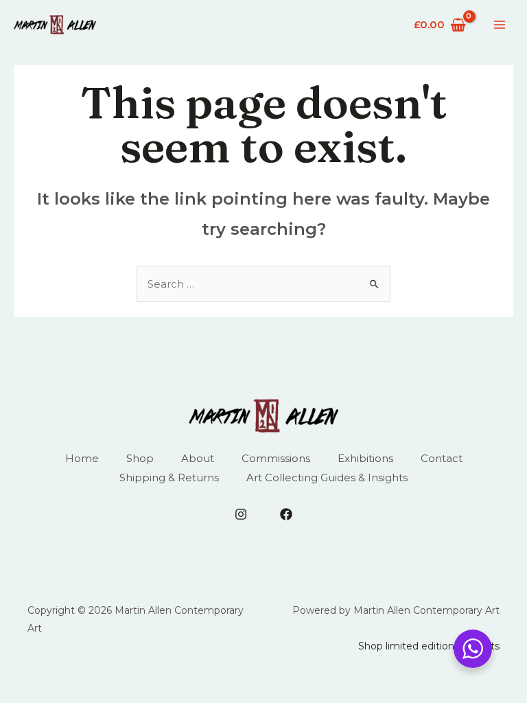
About (197, 458)
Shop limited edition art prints (429, 646)
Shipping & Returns (169, 477)
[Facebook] (286, 514)
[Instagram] (241, 514)
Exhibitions (365, 458)
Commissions (276, 458)
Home (82, 458)
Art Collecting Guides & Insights (327, 477)
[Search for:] (263, 283)
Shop (140, 458)
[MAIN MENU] (499, 25)
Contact (441, 458)
